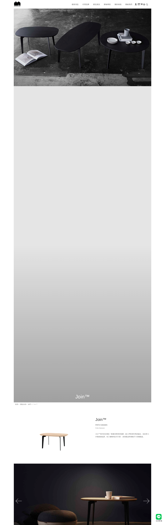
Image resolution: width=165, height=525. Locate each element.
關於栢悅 (118, 4)
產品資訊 (96, 4)
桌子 (29, 404)
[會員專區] (135, 4)
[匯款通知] (139, 4)
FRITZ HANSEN (101, 425)
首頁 (16, 404)
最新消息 (75, 4)
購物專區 (107, 4)
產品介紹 (23, 404)
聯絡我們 (128, 4)
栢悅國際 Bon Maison (17, 4)
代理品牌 (85, 4)
